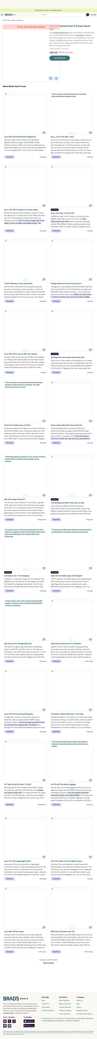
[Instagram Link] (14, 1021)
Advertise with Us (82, 1010)
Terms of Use (72, 1018)
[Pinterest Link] (5, 1026)
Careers (78, 1007)
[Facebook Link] (5, 1021)
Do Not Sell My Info (48, 1010)
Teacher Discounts (65, 1007)
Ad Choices (90, 1018)
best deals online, (8, 1013)
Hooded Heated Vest (60, 33)
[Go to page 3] (72, 133)
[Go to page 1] (70, 133)
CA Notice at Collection (72, 1021)
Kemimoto (80, 35)
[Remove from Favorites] (50, 78)
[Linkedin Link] (9, 1026)
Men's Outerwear (17, 20)
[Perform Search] (87, 14)
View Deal (9, 157)
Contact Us (45, 1004)
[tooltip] (50, 78)
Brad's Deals (7, 20)
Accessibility (46, 1007)
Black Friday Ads (64, 1000)
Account (93, 15)
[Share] (56, 78)
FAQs (43, 1000)
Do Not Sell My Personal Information (54, 1021)
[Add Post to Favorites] (44, 132)
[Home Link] (10, 15)
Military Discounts (65, 1004)
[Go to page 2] (71, 133)
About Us (79, 1000)
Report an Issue (48, 963)
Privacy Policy (81, 1018)
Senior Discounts (64, 1014)
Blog (78, 1004)
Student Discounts (65, 1010)
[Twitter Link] (9, 1021)
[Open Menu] (2, 15)
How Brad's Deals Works (84, 1014)
